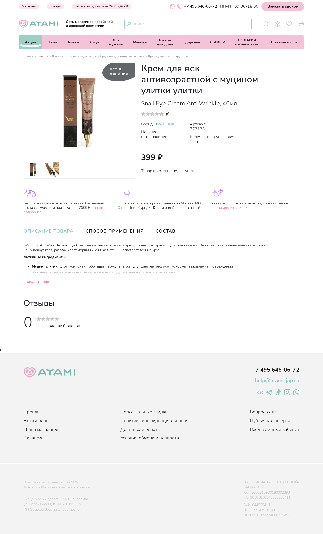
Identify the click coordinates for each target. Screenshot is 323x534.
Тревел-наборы (284, 42)
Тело (53, 42)
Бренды (55, 6)
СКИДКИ (217, 42)
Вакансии (34, 438)
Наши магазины (41, 429)
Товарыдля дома (165, 42)
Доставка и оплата (140, 429)
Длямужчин (116, 42)
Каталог (57, 56)
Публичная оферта (270, 421)
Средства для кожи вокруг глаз (122, 56)
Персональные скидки (144, 412)
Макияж (140, 42)
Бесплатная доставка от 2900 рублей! (101, 6)
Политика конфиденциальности (153, 421)
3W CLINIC (165, 124)
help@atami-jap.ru (277, 380)
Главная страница (36, 56)
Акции (30, 42)
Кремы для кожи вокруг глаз (168, 56)
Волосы (73, 42)
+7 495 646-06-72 (200, 6)
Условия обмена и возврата (149, 438)
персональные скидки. (229, 207)
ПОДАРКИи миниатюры (247, 42)
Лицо (94, 42)
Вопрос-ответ (264, 412)
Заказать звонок (282, 6)
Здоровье (191, 42)
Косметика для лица (82, 56)
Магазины (29, 6)
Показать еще (37, 281)
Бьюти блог (36, 421)
